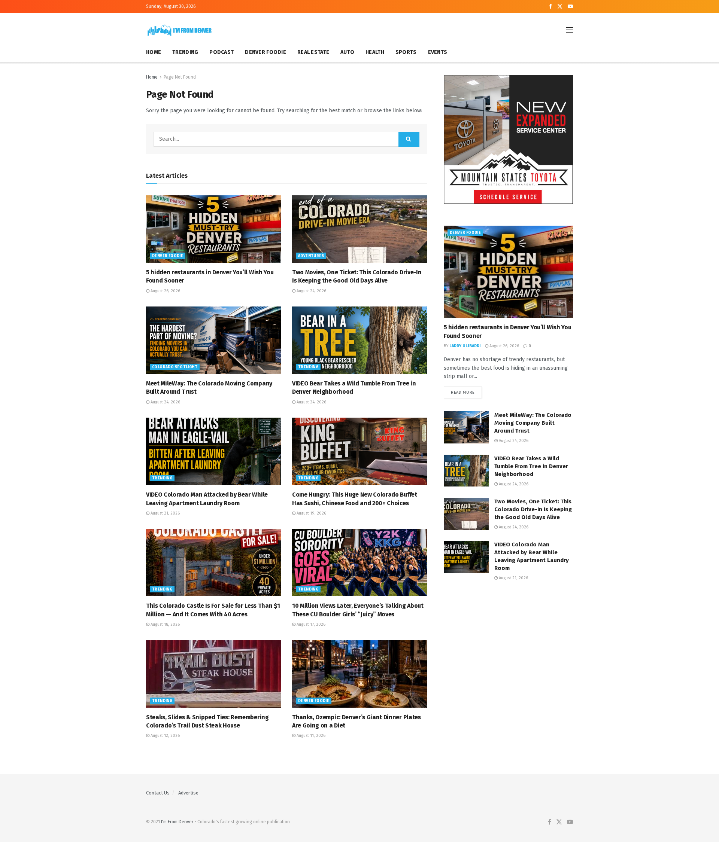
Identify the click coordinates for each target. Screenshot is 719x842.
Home (152, 77)
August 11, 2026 (310, 735)
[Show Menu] (569, 30)
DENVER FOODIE (265, 52)
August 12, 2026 (164, 735)
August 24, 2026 (310, 291)
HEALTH (374, 52)
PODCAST (221, 52)
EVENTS (438, 52)
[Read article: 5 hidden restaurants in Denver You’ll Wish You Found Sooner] (213, 229)
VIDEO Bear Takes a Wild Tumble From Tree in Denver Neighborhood (531, 466)
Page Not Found (180, 77)
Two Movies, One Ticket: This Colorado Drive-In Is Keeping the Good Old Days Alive (533, 509)
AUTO (347, 52)
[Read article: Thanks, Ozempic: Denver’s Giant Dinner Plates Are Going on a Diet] (359, 674)
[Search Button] (408, 139)
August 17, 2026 (310, 624)
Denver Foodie (167, 256)
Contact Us (158, 793)
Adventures (311, 256)
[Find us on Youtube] (570, 6)
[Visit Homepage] (179, 30)
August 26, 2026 (164, 291)
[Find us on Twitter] (559, 6)
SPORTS (406, 52)
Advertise (188, 793)
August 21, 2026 (164, 513)
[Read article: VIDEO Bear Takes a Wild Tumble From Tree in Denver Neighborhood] (359, 340)
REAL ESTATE (313, 52)
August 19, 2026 (310, 513)
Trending (308, 367)
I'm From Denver (177, 821)
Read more (466, 392)
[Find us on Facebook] (550, 6)
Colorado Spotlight (174, 367)
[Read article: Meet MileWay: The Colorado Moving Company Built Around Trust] (213, 340)
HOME (153, 52)
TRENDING (185, 52)
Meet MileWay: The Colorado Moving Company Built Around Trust (532, 423)
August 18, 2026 (164, 624)
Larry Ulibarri (465, 346)
